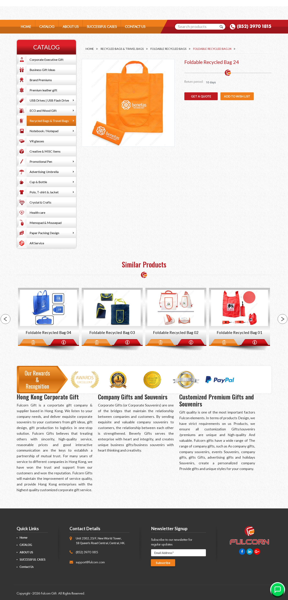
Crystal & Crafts (40, 202)
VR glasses (37, 141)
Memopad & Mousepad (46, 223)
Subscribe (163, 563)
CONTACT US (135, 27)
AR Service (37, 243)
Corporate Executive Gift (46, 59)
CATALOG (46, 27)
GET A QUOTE (201, 96)
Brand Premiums (41, 80)
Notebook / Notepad (44, 131)
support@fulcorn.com (90, 562)
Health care (37, 212)
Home (90, 48)
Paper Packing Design (44, 233)
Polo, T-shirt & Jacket (44, 192)
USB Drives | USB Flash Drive (49, 100)
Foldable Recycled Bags (168, 48)
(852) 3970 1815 (254, 26)
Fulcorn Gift (48, 593)
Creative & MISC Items (45, 151)
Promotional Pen (41, 161)
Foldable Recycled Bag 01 (176, 332)
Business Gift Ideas (42, 70)
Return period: (194, 82)
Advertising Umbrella (44, 172)
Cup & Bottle (38, 182)
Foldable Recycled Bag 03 (48, 332)
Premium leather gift (43, 90)
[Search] (221, 27)
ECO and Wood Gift (43, 110)
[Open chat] (277, 589)
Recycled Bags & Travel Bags (49, 121)
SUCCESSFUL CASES (102, 27)
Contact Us (27, 567)
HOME (26, 27)
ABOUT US (71, 27)
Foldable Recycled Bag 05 (239, 332)
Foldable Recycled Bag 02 (112, 332)
